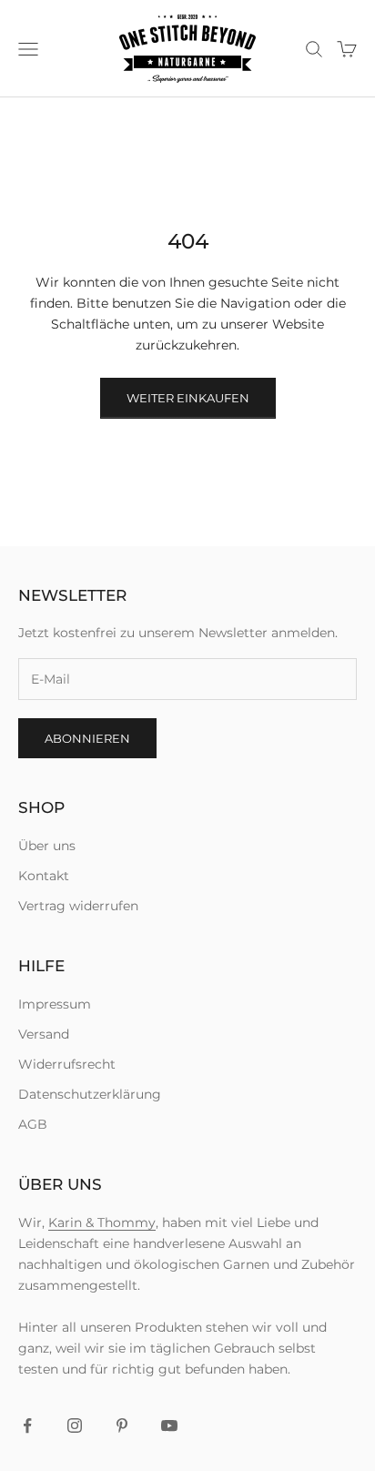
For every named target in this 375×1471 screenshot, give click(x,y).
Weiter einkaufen (188, 398)
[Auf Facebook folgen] (27, 1425)
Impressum (54, 1004)
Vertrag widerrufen (78, 906)
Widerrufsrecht (67, 1064)
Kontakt (43, 875)
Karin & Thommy (102, 1222)
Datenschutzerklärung (89, 1094)
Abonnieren (87, 738)
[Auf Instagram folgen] (75, 1425)
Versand (43, 1034)
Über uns (47, 845)
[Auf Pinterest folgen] (122, 1425)
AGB (32, 1124)
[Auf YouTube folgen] (169, 1425)
